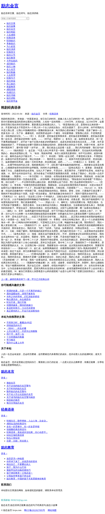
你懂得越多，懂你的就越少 (20, 305)
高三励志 (11, 84)
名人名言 (11, 69)
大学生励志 (12, 61)
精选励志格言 (13, 400)
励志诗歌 (11, 98)
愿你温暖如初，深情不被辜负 (21, 293)
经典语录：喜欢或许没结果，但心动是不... (27, 432)
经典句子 (11, 78)
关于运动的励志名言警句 (19, 386)
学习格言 (11, 340)
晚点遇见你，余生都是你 (19, 299)
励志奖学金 (12, 101)
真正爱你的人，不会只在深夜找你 (23, 311)
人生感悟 (11, 35)
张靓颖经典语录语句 (16, 429)
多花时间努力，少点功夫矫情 (21, 308)
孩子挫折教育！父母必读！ (20, 473)
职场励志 (11, 40)
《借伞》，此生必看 (16, 328)
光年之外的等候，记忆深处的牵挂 (23, 296)
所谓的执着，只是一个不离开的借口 (24, 291)
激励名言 (11, 383)
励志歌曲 (11, 72)
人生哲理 (11, 75)
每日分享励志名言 (15, 403)
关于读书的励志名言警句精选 (21, 397)
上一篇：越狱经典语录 (12, 279)
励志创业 (11, 81)
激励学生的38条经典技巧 (19, 470)
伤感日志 (11, 92)
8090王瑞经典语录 (15, 435)
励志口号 (11, 55)
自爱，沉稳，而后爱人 (17, 441)
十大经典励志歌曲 (15, 337)
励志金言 (10, 5)
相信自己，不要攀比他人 (19, 464)
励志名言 (11, 29)
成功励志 (11, 63)
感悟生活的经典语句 (16, 423)
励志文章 (11, 23)
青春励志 (11, 43)
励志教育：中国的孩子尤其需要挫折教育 (26, 479)
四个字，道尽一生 (15, 334)
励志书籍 (11, 95)
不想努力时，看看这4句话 (19, 322)
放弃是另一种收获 (15, 458)
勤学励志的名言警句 (16, 391)
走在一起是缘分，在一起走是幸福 (23, 426)
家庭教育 (11, 86)
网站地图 (52, 510)
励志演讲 (11, 49)
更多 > (4, 378)
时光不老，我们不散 (16, 302)
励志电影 (11, 32)
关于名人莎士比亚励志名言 (20, 394)
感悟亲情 (11, 89)
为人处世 (11, 46)
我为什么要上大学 (15, 343)
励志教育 (11, 58)
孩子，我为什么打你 (16, 467)
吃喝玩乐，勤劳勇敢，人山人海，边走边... (27, 421)
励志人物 (11, 66)
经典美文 (11, 52)
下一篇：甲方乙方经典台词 (36, 279)
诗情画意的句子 (14, 325)
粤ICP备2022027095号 (34, 510)
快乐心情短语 (13, 438)
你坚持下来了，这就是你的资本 (22, 461)
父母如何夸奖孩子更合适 (19, 476)
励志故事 (11, 26)
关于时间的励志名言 (16, 388)
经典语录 (11, 38)
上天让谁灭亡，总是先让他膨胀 (22, 331)
